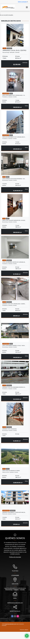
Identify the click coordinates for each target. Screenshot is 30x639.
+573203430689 (15, 575)
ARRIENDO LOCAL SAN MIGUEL (9, 429)
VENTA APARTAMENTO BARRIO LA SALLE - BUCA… (13, 345)
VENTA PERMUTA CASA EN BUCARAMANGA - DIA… (13, 178)
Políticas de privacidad (15, 557)
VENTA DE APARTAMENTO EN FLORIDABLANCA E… (14, 137)
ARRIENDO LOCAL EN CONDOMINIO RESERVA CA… (14, 387)
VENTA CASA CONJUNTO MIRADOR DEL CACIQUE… (14, 220)
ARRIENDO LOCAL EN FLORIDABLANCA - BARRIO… (13, 303)
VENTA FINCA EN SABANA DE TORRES (11, 470)
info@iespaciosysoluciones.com (15, 602)
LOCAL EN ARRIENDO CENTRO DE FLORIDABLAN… (13, 262)
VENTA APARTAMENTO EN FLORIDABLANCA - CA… (13, 95)
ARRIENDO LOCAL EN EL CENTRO (14, 50)
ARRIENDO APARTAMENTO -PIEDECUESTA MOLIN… (14, 512)
